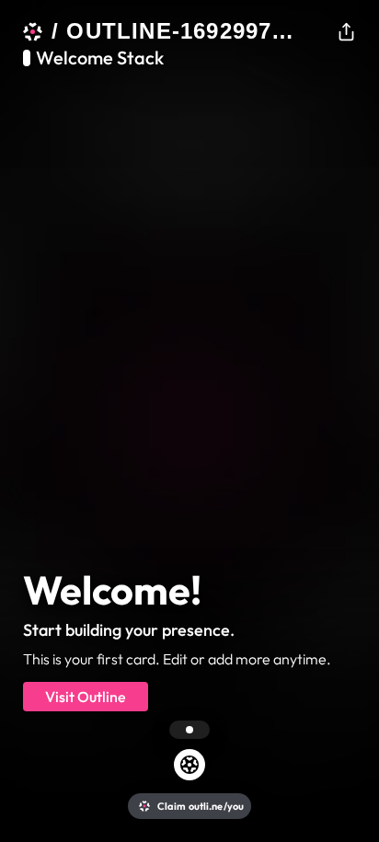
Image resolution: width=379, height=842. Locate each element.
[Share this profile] (346, 31)
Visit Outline (85, 696)
